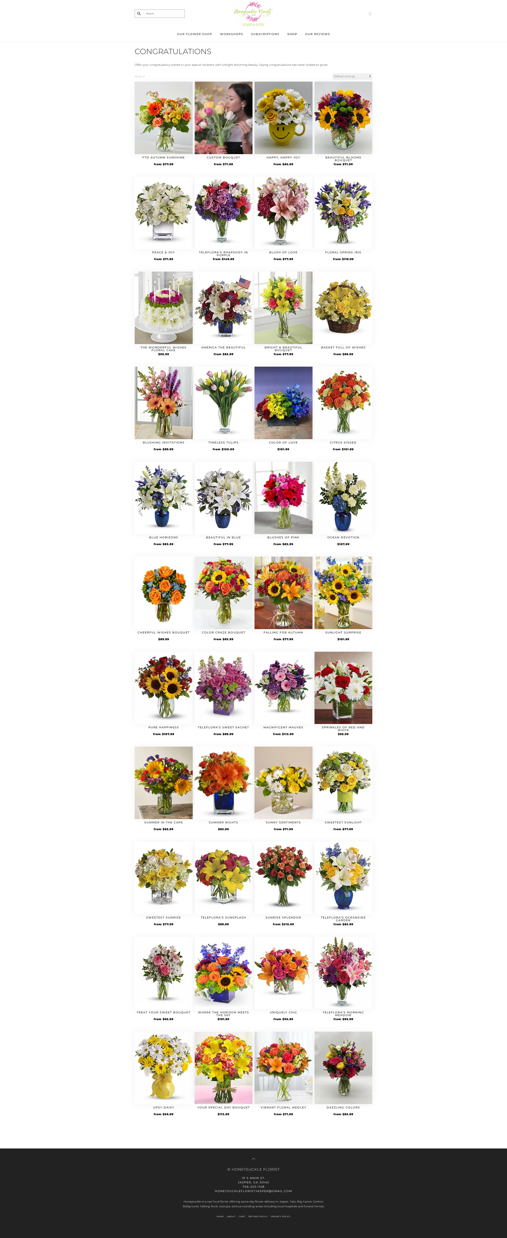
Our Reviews (317, 34)
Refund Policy (258, 1216)
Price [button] (138, 76)
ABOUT (231, 1216)
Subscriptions (265, 34)
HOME (220, 1216)
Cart (242, 1216)
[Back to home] (253, 13)
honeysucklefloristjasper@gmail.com (253, 1191)
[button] (253, 1159)
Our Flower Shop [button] (194, 34)
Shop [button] (292, 34)
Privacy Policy (281, 1216)
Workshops (231, 34)
